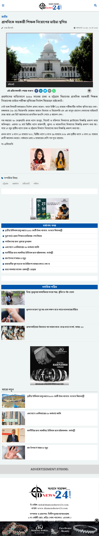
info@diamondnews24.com (53, 505)
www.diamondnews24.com (53, 508)
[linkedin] (41, 91)
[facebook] (36, 91)
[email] (49, 91)
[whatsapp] (54, 91)
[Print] (89, 91)
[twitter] (45, 91)
